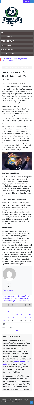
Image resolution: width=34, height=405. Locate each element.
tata (24, 83)
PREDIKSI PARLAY (7, 41)
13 (17, 314)
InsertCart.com (14, 402)
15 (26, 314)
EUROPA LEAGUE (7, 49)
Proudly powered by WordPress (11, 400)
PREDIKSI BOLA (6, 37)
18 (8, 318)
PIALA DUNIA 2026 (7, 54)
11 (8, 314)
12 (13, 314)
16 (30, 314)
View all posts (8, 290)
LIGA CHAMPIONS (7, 45)
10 (4, 314)
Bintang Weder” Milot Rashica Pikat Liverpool (23, 298)
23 (30, 318)
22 (26, 318)
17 (4, 318)
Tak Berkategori (12, 66)
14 (21, 314)
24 (4, 321)
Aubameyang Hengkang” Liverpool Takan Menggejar (10, 298)
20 (17, 318)
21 (21, 318)
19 (13, 318)
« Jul (16, 330)
